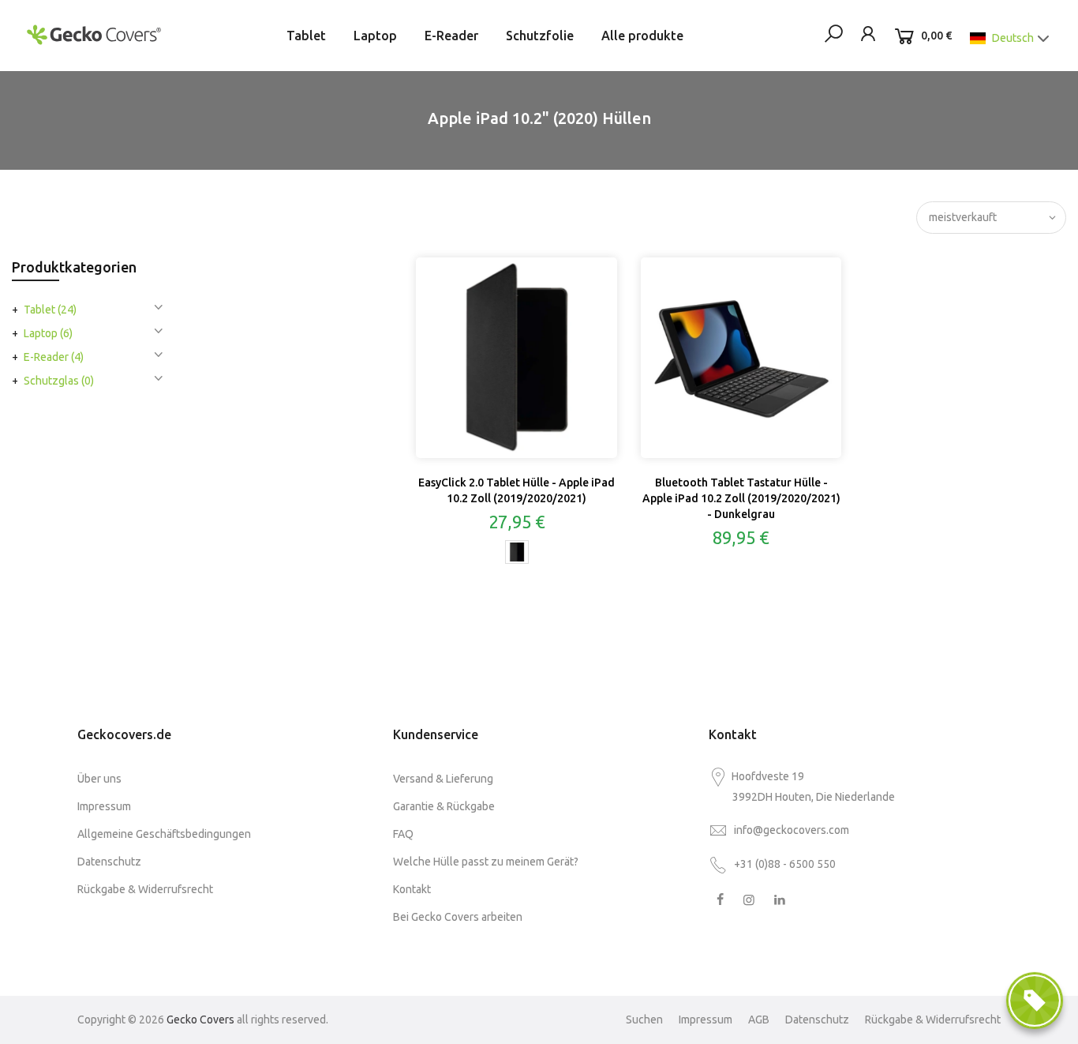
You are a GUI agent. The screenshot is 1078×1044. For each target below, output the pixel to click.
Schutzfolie (540, 35)
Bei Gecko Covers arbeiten (457, 917)
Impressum (104, 806)
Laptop (375, 35)
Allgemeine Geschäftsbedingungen (164, 834)
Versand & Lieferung (443, 778)
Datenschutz (109, 861)
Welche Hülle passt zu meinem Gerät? (485, 861)
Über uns (99, 778)
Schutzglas (59, 380)
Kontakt (412, 889)
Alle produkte (642, 35)
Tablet (306, 35)
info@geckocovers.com (791, 830)
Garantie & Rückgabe (444, 806)
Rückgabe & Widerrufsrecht (145, 889)
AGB (758, 1019)
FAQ (403, 834)
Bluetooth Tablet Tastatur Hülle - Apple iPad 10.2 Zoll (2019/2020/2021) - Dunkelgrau (741, 498)
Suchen (644, 1019)
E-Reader (451, 35)
